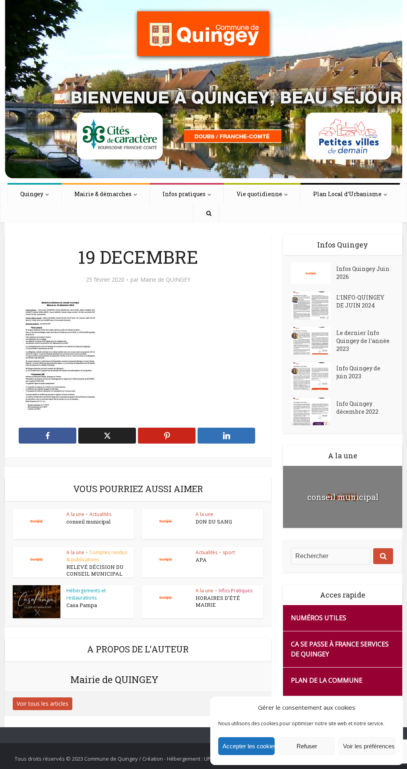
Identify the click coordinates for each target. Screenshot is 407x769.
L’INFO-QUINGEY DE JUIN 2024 (360, 301)
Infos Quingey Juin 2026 (363, 272)
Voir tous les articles (42, 703)
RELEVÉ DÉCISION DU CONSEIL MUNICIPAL (95, 570)
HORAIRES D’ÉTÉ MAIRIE (218, 601)
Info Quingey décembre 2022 (357, 407)
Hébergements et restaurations (86, 594)
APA (201, 559)
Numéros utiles (318, 617)
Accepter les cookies (249, 746)
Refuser (307, 746)
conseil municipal (88, 521)
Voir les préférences (369, 746)
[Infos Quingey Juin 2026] (313, 273)
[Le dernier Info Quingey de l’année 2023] (313, 340)
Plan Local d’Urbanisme (347, 194)
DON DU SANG (214, 521)
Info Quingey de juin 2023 (358, 372)
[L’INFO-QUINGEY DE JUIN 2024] (313, 305)
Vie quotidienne (259, 194)
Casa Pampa (81, 605)
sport (229, 552)
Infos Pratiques (235, 590)
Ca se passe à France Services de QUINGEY (340, 649)
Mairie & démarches (103, 194)
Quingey (31, 194)
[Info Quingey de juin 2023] (313, 376)
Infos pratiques (184, 194)
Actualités (100, 514)
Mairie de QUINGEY (165, 279)
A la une (75, 514)
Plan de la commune (326, 680)
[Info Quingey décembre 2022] (313, 411)
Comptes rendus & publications (96, 556)
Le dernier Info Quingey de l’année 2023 (363, 340)
